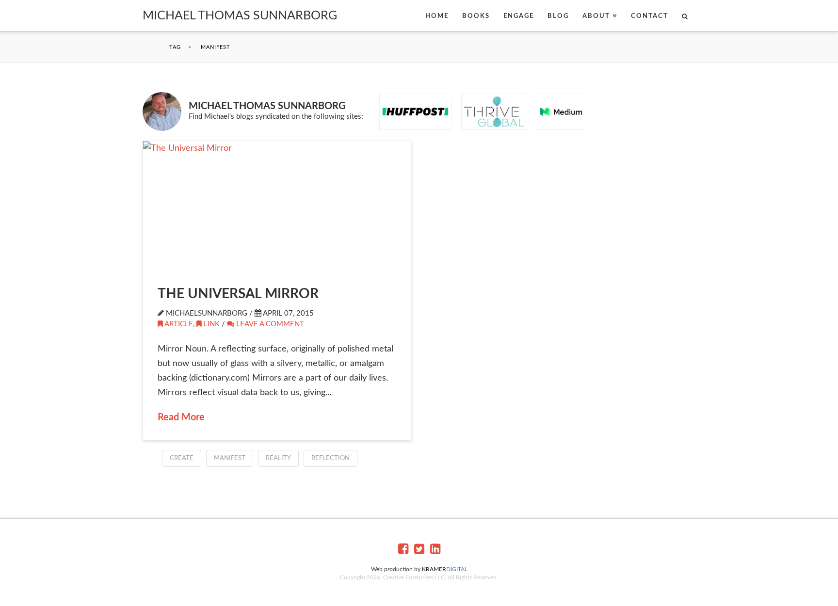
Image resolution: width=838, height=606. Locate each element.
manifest (229, 458)
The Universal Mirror (238, 294)
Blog (558, 16)
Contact (649, 16)
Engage (518, 16)
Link (212, 324)
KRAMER (444, 569)
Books (476, 16)
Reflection (330, 458)
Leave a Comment (269, 324)
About (596, 16)
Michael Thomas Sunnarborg (240, 16)
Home (437, 16)
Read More (181, 417)
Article (178, 324)
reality (278, 458)
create (181, 458)
